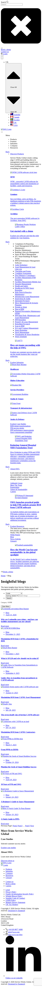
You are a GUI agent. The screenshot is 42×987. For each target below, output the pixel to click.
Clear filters (6, 606)
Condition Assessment (23, 273)
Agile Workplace (21, 265)
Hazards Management (23, 284)
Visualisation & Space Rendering (27, 334)
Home (3, 576)
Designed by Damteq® (16, 911)
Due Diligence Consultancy (25, 275)
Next (32, 826)
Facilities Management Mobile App (28, 282)
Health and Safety (21, 286)
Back (7, 152)
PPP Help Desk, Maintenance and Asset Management (27, 317)
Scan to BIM (19, 326)
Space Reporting (21, 330)
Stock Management (22, 332)
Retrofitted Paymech (22, 324)
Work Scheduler (21, 337)
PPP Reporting (20, 320)
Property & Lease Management (26, 322)
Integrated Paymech (22, 301)
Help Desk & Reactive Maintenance (23, 293)
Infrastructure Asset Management (27, 297)
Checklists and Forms (23, 271)
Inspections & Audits (22, 299)
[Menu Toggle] (2, 57)
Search (9, 598)
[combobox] (12, 4)
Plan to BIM (19, 309)
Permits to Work (21, 307)
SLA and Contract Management (26, 328)
